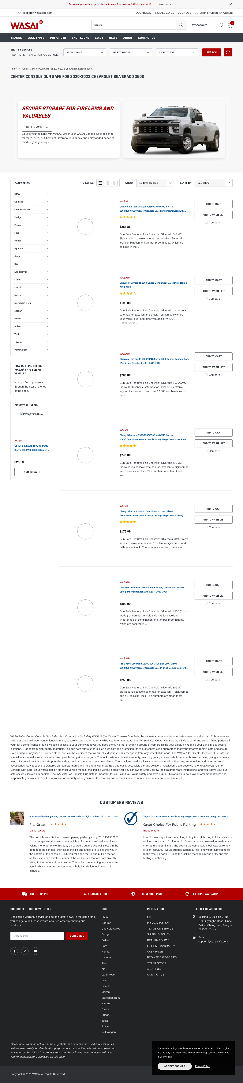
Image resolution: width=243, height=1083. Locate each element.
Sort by (186, 182)
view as (88, 182)
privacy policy (202, 1066)
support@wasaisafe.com (37, 12)
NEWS (113, 38)
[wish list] (220, 25)
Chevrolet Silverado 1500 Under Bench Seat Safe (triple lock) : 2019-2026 (153, 285)
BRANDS (16, 38)
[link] (85, 226)
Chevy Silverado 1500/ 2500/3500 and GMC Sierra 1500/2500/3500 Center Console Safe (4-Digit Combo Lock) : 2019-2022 (152, 514)
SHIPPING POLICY (158, 934)
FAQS (150, 916)
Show (129, 182)
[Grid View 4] (115, 183)
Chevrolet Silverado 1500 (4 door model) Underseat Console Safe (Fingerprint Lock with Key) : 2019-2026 (152, 589)
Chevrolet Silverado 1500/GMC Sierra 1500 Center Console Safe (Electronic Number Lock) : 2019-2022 (154, 361)
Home (13, 68)
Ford (16, 233)
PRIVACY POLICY (158, 922)
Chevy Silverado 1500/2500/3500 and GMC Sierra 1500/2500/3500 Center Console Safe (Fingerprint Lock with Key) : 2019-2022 (152, 209)
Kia (16, 264)
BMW (17, 194)
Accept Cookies (174, 1066)
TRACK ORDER (156, 963)
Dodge (17, 217)
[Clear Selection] (228, 52)
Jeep (17, 256)
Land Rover (20, 272)
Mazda (17, 295)
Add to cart (32, 472)
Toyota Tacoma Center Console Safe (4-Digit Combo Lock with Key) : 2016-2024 (186, 816)
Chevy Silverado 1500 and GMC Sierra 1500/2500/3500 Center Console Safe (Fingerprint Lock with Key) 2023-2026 (31, 448)
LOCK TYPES (36, 38)
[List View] (100, 183)
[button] (128, 217)
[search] (181, 24)
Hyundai (18, 248)
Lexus (17, 279)
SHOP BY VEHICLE (21, 50)
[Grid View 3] (107, 183)
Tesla (17, 334)
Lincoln (18, 287)
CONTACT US (146, 38)
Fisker (17, 225)
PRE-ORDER (58, 38)
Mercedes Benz (22, 303)
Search (212, 53)
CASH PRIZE (155, 951)
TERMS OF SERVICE (160, 928)
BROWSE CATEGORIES (162, 957)
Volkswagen (20, 349)
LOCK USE (184, 12)
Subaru (18, 326)
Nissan (18, 310)
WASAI (18, 440)
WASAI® (125, 277)
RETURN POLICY (158, 940)
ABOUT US (154, 968)
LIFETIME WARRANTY (161, 945)
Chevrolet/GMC (22, 209)
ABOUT (127, 38)
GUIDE (99, 38)
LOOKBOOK (143, 12)
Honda (17, 240)
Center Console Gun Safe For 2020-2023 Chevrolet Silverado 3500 (57, 68)
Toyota (18, 342)
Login (203, 12)
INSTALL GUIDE (164, 12)
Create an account (221, 12)
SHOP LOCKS (80, 38)
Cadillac (18, 201)
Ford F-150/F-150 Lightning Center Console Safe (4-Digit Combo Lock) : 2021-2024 (73, 816)
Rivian (17, 318)
